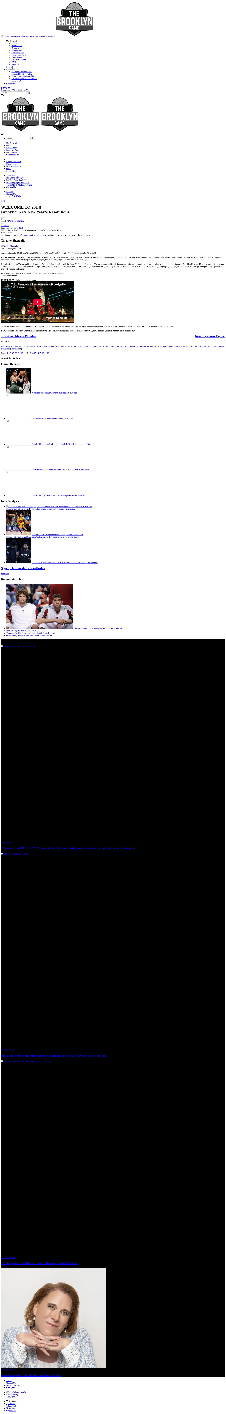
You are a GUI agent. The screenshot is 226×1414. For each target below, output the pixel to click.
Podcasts (9, 67)
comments (5, 225)
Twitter (11, 1408)
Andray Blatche (21, 346)
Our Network (11, 143)
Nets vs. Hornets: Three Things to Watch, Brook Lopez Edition (100, 628)
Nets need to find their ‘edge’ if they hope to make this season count (45, 537)
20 (48, 353)
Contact (11, 1403)
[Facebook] (1, 88)
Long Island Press (19, 55)
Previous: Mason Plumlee (18, 336)
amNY (14, 43)
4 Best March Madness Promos (24, 78)
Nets (3, 201)
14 (32, 353)
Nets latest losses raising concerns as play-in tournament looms (57, 534)
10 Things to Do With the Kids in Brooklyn (39, 1263)
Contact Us (11, 83)
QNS (14, 62)
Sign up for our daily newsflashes (23, 568)
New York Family (19, 60)
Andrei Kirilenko (74, 346)
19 (45, 353)
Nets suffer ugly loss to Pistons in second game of (58, 495)
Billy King (212, 346)
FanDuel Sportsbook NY (22, 74)
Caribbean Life (18, 53)
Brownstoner (17, 50)
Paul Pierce (116, 346)
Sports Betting (12, 175)
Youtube (12, 1411)
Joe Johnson (61, 346)
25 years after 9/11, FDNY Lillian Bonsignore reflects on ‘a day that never (69, 848)
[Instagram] (6, 88)
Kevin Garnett (48, 346)
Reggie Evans (35, 346)
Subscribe (5, 574)
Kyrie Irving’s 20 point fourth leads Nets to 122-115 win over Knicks (60, 470)
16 (38, 353)
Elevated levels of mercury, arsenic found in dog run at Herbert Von (54, 1055)
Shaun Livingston (90, 346)
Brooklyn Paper (18, 48)
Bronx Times (17, 45)
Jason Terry (187, 346)
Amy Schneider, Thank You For (31, 1375)
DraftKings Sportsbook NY (23, 76)
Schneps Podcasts (8, 1369)
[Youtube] (9, 88)
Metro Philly (17, 57)
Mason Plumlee (128, 346)
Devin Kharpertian (16, 221)
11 (25, 353)
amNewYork (6, 843)
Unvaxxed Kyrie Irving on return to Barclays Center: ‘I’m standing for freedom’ (65, 562)
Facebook (12, 1406)
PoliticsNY (16, 64)
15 (35, 353)
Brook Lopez (104, 346)
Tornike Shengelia (144, 346)
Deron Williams (200, 346)
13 (30, 353)
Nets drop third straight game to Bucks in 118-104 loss (54, 393)
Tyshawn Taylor (159, 346)
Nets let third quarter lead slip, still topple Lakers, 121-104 (61, 444)
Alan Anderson (7, 346)
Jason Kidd (16, 349)
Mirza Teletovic (174, 346)
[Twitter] (4, 88)
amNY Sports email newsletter (29, 235)
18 (43, 353)
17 (40, 353)
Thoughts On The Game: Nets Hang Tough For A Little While (32, 633)
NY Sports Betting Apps (22, 71)
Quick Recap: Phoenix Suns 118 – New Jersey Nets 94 (29, 635)
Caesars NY (17, 81)
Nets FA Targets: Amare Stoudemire (21, 631)
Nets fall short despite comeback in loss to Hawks (52, 418)
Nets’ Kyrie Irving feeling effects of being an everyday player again (47, 509)
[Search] (28, 92)
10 (22, 353)
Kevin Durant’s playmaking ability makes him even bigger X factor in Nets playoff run (56, 506)
